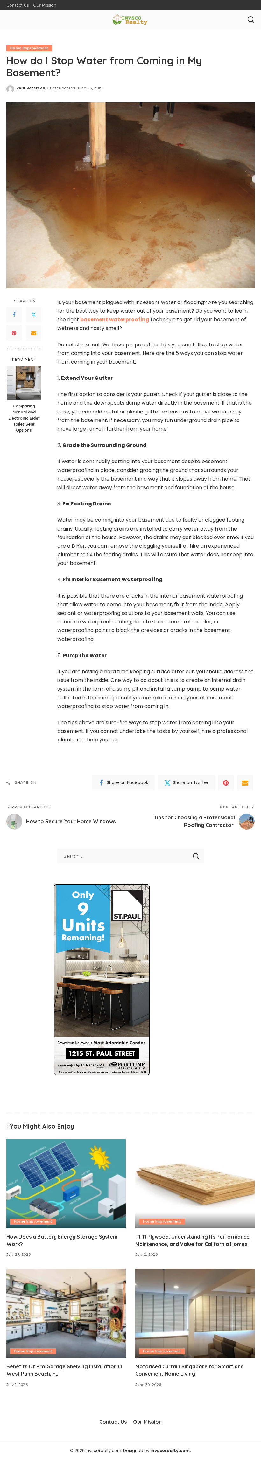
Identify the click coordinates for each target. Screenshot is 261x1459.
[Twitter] (33, 314)
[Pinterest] (14, 333)
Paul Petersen (30, 88)
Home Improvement (29, 48)
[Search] (251, 19)
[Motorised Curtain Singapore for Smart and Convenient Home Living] (195, 1313)
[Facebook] (14, 314)
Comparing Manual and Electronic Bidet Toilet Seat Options (24, 418)
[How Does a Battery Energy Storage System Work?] (66, 1183)
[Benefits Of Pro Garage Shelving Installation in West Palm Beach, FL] (66, 1313)
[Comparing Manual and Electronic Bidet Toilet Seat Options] (24, 383)
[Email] (33, 333)
